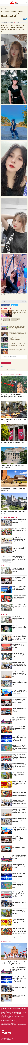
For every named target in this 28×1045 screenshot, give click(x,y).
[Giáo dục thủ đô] (14, 2)
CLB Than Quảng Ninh (15, 319)
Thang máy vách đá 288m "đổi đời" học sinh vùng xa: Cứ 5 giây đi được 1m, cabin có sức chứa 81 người (14, 396)
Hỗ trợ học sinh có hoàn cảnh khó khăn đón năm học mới (18, 646)
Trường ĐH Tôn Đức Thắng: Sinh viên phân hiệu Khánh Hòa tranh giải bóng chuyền (16, 328)
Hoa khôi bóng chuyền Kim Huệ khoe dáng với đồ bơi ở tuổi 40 (16, 344)
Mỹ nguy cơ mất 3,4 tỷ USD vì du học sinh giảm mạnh (13, 489)
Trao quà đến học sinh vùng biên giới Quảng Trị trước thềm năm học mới (19, 597)
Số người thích (12, 369)
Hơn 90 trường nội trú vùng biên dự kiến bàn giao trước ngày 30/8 (19, 521)
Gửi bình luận (6, 363)
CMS (12, 1043)
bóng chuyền (14, 320)
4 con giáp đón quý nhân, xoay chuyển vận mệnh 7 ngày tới (18, 774)
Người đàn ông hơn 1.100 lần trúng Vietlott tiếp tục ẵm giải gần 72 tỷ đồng (18, 539)
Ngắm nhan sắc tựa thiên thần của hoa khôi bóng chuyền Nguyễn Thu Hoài (17, 333)
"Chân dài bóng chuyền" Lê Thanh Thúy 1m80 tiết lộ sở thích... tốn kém (19, 312)
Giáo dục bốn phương (6, 8)
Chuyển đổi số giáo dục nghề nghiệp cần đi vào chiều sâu (18, 569)
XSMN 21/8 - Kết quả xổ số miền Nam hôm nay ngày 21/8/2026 (19, 783)
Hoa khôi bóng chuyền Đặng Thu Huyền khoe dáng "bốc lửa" (16, 350)
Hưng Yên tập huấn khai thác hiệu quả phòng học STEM (18, 655)
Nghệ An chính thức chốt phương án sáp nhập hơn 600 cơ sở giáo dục (18, 606)
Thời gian (7, 369)
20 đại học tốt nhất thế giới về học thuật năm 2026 (13, 443)
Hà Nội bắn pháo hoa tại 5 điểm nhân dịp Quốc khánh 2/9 (19, 627)
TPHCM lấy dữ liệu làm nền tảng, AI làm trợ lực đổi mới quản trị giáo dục (19, 691)
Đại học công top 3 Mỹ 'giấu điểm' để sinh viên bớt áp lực (13, 466)
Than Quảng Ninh (6, 320)
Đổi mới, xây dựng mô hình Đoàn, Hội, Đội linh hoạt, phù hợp (19, 719)
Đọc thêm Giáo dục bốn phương (12, 374)
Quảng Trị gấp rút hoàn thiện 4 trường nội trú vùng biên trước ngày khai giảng (19, 664)
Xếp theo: (3, 369)
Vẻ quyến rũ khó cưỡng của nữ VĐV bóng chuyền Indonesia (17, 338)
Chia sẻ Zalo (15, 305)
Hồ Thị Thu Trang (6, 319)
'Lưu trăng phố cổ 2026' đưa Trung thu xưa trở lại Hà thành (18, 728)
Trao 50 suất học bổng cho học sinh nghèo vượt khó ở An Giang (19, 710)
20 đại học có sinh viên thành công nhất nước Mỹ (13, 512)
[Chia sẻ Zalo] (26, 19)
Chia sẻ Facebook (6, 305)
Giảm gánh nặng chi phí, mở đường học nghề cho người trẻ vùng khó (18, 579)
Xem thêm (14, 937)
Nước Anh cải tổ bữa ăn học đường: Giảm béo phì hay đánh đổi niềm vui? (13, 420)
